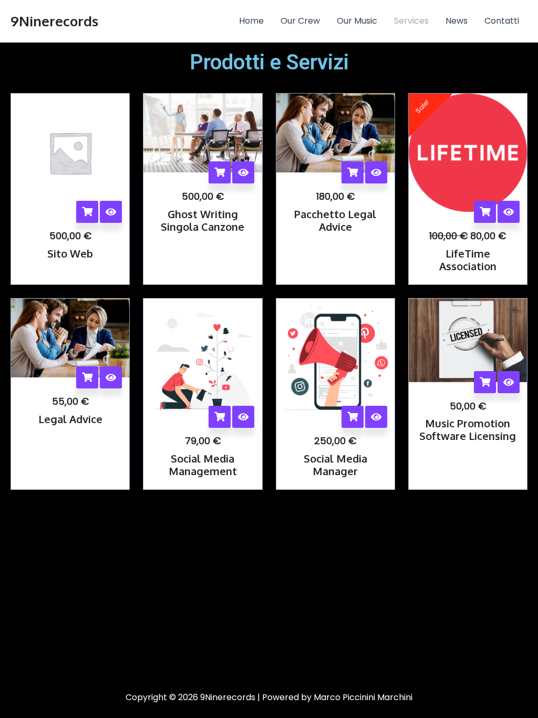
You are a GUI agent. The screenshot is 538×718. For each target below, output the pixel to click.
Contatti (501, 21)
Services (411, 21)
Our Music (357, 21)
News (457, 21)
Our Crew (300, 21)
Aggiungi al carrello (87, 212)
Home (251, 21)
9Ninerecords (54, 20)
